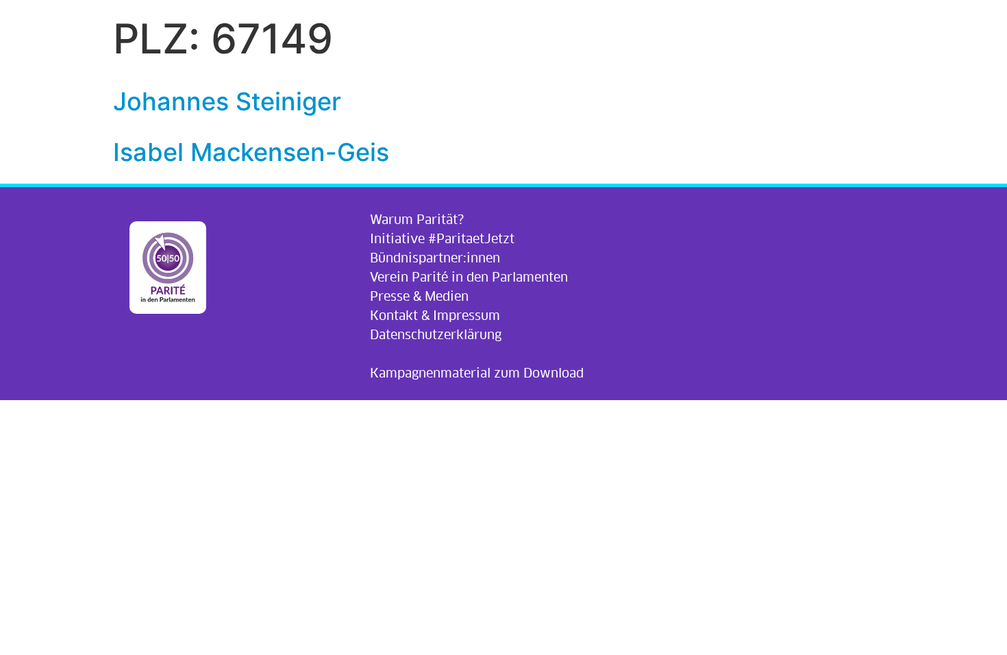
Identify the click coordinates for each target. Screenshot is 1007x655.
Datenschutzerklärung (435, 335)
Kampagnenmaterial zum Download (477, 373)
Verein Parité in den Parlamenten (469, 277)
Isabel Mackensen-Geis (251, 152)
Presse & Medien (419, 296)
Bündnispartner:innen (435, 258)
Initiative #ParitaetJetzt (442, 239)
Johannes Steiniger (227, 101)
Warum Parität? (417, 219)
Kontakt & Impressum (435, 315)
